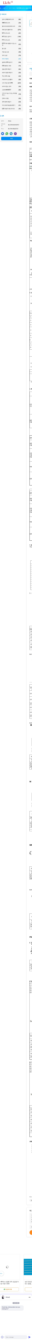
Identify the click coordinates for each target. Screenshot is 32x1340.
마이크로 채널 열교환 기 (11, 105)
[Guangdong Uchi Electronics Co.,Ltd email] (2, 133)
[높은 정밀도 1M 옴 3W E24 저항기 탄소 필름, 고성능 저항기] (13, 1267)
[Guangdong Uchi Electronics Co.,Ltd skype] (11, 133)
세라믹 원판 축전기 (11, 72)
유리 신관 (11, 55)
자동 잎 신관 (11, 52)
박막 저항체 (11, 59)
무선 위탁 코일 (11, 76)
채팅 (11, 138)
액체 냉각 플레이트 (11, 29)
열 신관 (11, 48)
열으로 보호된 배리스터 (11, 26)
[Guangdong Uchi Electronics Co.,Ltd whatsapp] (6, 133)
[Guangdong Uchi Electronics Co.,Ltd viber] (15, 133)
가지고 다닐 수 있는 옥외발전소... (11, 94)
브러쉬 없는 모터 (11, 86)
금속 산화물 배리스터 (11, 19)
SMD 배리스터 (11, 23)
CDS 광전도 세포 (11, 66)
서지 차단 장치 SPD (11, 83)
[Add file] (2, 1337)
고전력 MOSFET (11, 90)
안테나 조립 (11, 98)
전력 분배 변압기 (11, 102)
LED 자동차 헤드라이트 (11, 108)
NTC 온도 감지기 (11, 36)
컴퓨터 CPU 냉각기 (11, 62)
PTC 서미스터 (11, 40)
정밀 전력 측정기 (11, 69)
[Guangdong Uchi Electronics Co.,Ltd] (8, 3)
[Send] (29, 1337)
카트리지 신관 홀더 (11, 79)
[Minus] (29, 1297)
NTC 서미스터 (11, 33)
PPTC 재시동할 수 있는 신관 (11, 44)
